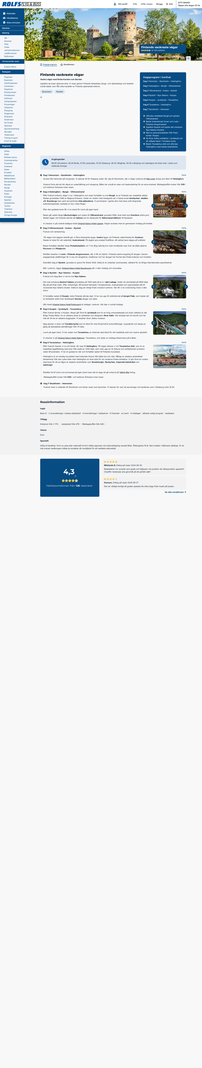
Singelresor (9, 113)
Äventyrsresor (10, 92)
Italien (6, 169)
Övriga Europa (10, 215)
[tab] (49, 65)
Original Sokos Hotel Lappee (90, 223)
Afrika (6, 151)
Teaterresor (9, 135)
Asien (6, 154)
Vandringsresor (11, 83)
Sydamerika (9, 203)
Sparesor (8, 126)
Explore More (10, 67)
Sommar (8, 41)
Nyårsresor (9, 56)
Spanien (7, 200)
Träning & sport (11, 138)
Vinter (6, 47)
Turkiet (7, 206)
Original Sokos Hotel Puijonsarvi (66, 304)
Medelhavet (9, 175)
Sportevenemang (11, 129)
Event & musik (10, 141)
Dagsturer (8, 89)
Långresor (8, 107)
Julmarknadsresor (12, 50)
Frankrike (8, 163)
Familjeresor (9, 95)
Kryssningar (9, 104)
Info (135, 4)
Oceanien (8, 191)
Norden (7, 184)
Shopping (8, 110)
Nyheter (6, 28)
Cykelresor (9, 86)
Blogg (159, 4)
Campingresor (10, 101)
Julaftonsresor (10, 53)
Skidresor (8, 116)
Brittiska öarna (10, 157)
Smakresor (9, 119)
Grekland (8, 166)
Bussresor (8, 80)
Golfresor (8, 98)
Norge (7, 188)
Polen (6, 194)
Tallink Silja (124, 372)
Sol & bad (8, 122)
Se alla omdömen (174, 492)
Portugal (8, 197)
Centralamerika (11, 160)
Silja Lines (150, 179)
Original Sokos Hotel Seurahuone (76, 268)
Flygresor (8, 77)
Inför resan (147, 4)
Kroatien (8, 172)
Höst (6, 44)
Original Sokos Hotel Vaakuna (71, 338)
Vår (5, 38)
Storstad (8, 132)
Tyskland (8, 209)
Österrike (8, 212)
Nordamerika (10, 181)
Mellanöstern (9, 178)
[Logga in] (115, 4)
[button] (88, 123)
